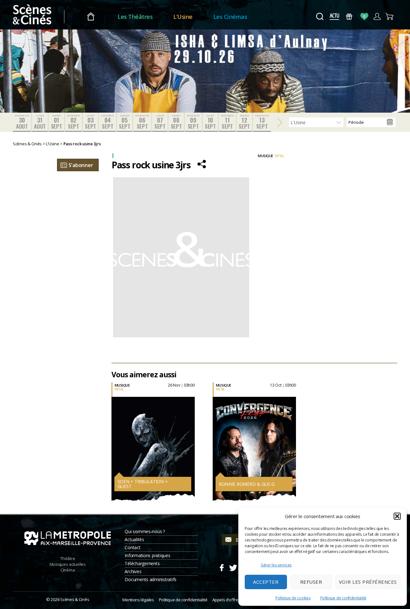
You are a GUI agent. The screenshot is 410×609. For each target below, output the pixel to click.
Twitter (233, 567)
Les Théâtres (135, 16)
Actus (334, 16)
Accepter (265, 582)
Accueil (91, 17)
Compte (377, 16)
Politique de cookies (293, 598)
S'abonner (81, 165)
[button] (397, 516)
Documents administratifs (150, 579)
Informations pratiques (147, 555)
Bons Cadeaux (349, 16)
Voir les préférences (368, 582)
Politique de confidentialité (343, 598)
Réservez (111, 448)
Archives (133, 571)
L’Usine (183, 16)
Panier (389, 16)
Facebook (221, 567)
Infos (107, 433)
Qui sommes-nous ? (145, 531)
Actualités (134, 539)
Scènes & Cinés (74, 599)
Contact (132, 547)
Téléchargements (142, 563)
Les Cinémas (230, 16)
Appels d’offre (225, 600)
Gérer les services (276, 565)
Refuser (311, 582)
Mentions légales (138, 600)
